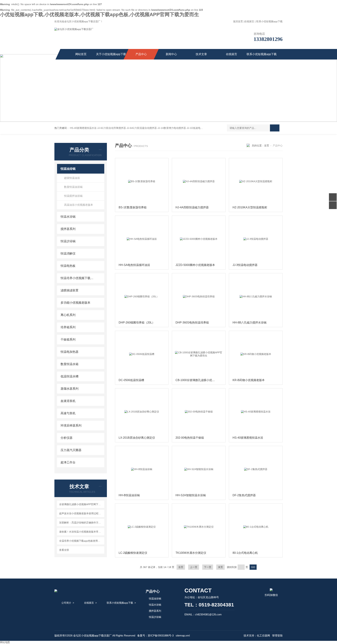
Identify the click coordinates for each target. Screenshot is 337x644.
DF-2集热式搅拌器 (244, 495)
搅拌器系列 (68, 229)
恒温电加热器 (69, 352)
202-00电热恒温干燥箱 (190, 437)
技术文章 (201, 54)
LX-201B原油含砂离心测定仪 (137, 437)
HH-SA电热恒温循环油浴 (134, 264)
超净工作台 (68, 462)
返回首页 (238, 21)
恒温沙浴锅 (68, 241)
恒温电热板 (68, 265)
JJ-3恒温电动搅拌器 (245, 264)
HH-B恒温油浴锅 (129, 495)
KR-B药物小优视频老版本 (249, 380)
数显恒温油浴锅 (73, 186)
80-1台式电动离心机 (245, 552)
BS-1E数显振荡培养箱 (133, 207)
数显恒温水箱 (69, 364)
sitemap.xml (183, 635)
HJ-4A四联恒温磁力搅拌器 (192, 207)
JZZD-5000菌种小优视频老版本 (195, 264)
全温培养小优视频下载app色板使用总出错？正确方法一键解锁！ (81, 540)
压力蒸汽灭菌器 (71, 450)
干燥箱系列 (68, 339)
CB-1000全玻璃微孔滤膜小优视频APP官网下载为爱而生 (200, 380)
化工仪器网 (263, 635)
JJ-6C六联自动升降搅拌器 (111, 128)
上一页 (193, 567)
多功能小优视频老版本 (75, 302)
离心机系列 (68, 315)
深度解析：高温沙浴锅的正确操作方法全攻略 (81, 522)
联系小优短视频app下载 (269, 21)
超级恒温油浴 (72, 177)
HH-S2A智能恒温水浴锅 (191, 495)
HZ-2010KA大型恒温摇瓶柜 (250, 207)
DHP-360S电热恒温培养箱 (192, 322)
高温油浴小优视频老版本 (78, 204)
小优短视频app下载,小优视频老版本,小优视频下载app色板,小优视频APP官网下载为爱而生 (99, 14)
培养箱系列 (68, 327)
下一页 (207, 567)
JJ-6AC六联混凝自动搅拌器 (142, 128)
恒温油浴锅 (68, 168)
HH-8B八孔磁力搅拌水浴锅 (249, 322)
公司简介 (66, 602)
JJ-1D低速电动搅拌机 (198, 128)
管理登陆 (277, 635)
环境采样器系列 (71, 425)
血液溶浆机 (68, 401)
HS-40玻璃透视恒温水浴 (83, 128)
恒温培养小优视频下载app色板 (78, 278)
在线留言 (249, 21)
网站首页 (81, 54)
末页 (220, 567)
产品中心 (141, 54)
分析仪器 (66, 438)
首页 (266, 145)
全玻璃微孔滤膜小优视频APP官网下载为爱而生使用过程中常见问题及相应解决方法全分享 (81, 504)
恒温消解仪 (68, 253)
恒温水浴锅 (68, 216)
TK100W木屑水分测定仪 (191, 552)
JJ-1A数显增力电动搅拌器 (171, 128)
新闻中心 (171, 54)
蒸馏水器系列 (69, 388)
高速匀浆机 (68, 413)
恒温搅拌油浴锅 (73, 195)
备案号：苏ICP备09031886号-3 (155, 635)
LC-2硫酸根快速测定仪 (133, 552)
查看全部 (64, 550)
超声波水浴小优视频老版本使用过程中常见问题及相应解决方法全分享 (81, 513)
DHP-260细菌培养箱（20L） (137, 322)
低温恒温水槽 (69, 376)
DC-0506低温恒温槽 (131, 380)
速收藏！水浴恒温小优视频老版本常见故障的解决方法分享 (81, 531)
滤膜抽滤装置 (69, 290)
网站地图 (5, 642)
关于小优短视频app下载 (111, 54)
